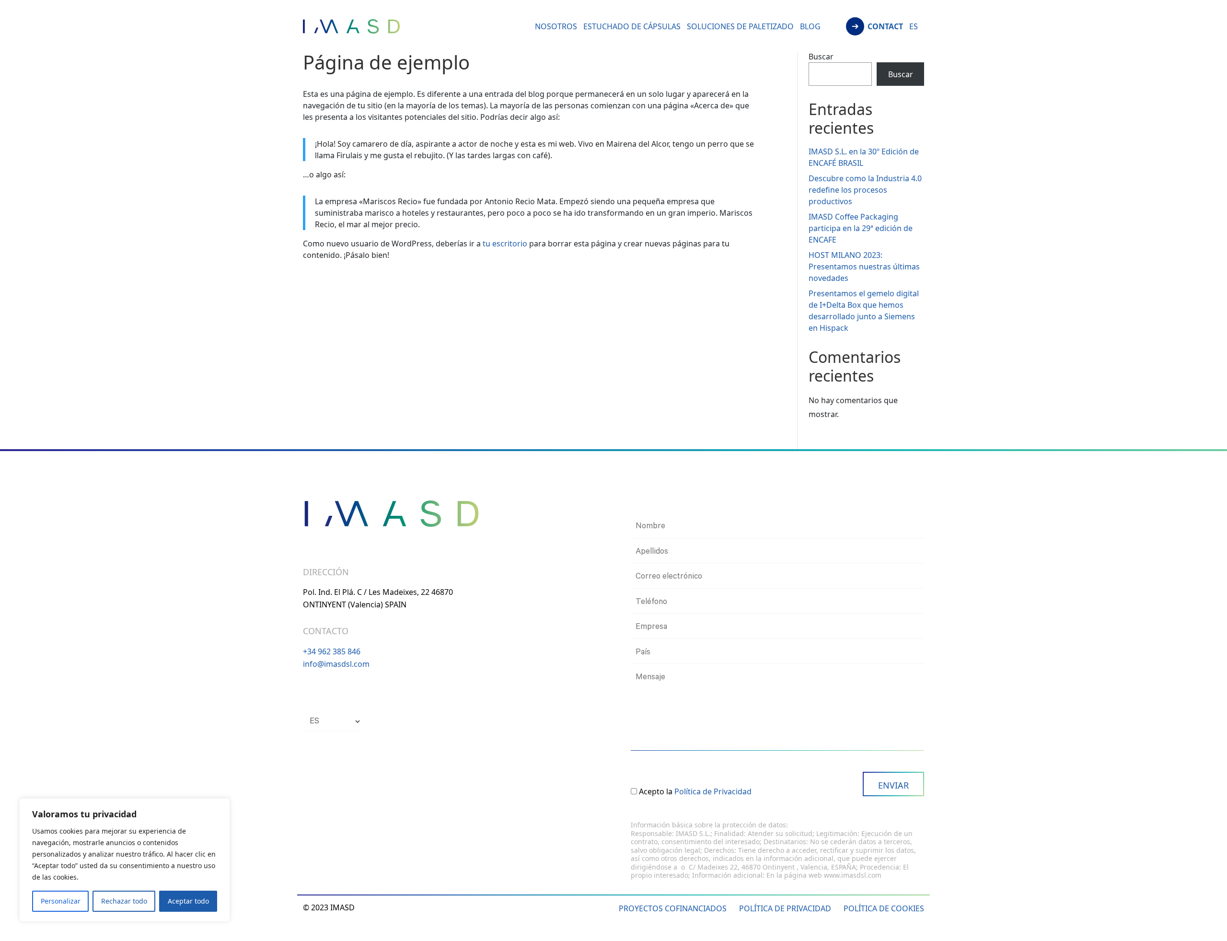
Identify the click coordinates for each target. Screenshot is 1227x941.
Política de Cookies (884, 908)
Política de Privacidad (713, 791)
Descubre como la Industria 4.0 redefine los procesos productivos (865, 190)
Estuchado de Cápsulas (632, 27)
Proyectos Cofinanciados (673, 908)
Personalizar (61, 901)
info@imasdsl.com (336, 664)
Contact (885, 27)
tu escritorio (505, 243)
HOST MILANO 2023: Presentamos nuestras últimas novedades (864, 266)
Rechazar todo (124, 901)
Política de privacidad (785, 908)
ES (913, 27)
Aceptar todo (188, 901)
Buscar (821, 56)
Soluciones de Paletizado (740, 27)
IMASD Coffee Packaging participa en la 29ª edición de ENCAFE (861, 228)
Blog (810, 27)
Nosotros (556, 27)
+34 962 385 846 (331, 651)
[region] (124, 860)
